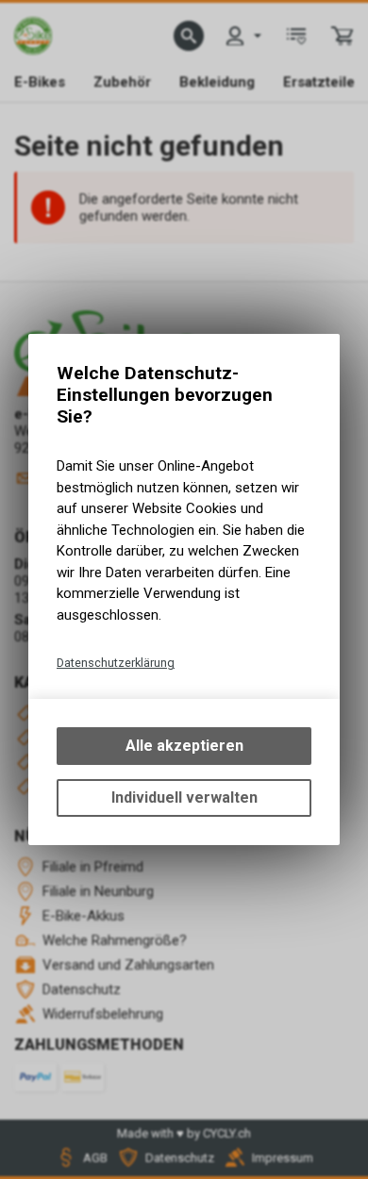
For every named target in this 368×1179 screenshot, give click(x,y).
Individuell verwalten (184, 797)
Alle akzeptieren (184, 746)
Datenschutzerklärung (116, 663)
